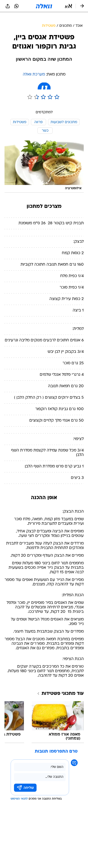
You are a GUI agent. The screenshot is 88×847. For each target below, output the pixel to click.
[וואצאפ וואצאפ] (16, 6)
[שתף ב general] (7, 6)
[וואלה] (44, 6)
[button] (68, 6)
